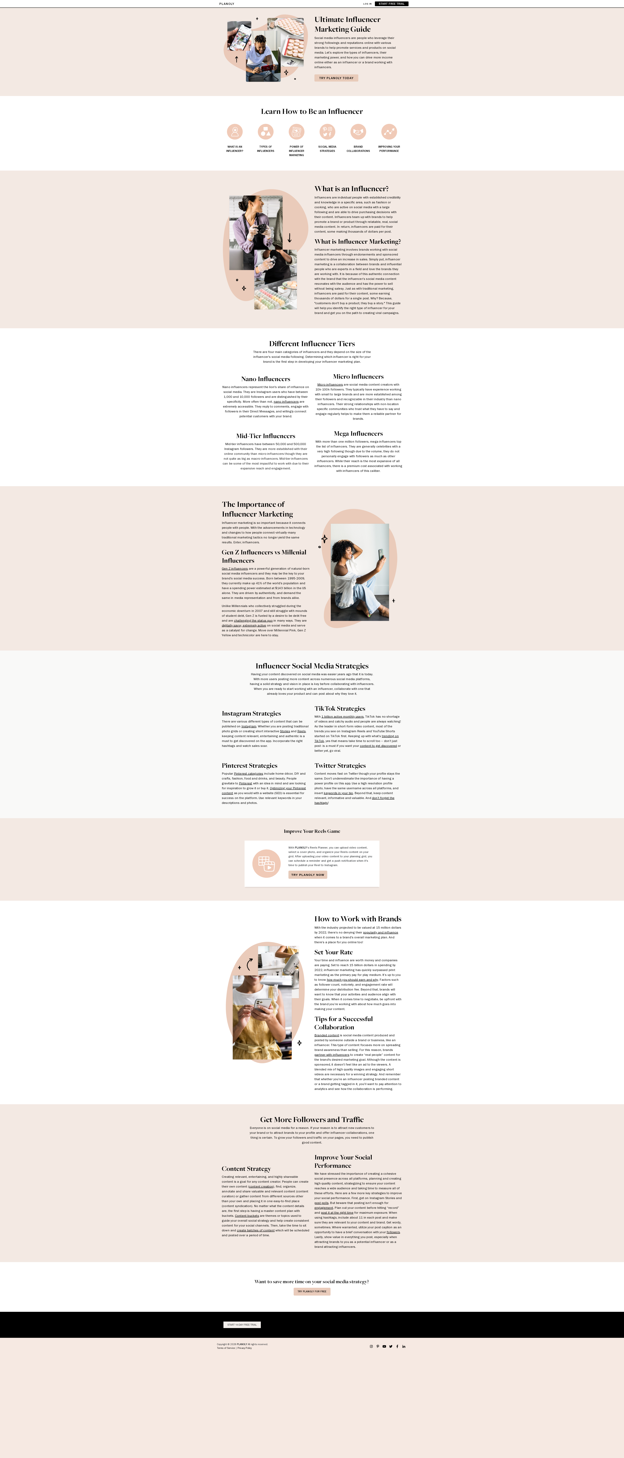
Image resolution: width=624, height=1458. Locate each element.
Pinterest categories (248, 773)
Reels (301, 731)
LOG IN (367, 4)
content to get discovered (378, 745)
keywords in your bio (338, 793)
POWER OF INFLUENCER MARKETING (296, 151)
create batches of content (256, 1230)
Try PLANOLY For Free (312, 1291)
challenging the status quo (253, 620)
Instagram (248, 726)
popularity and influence (380, 932)
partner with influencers (331, 1054)
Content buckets (247, 1215)
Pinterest (245, 783)
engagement (323, 1207)
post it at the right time (337, 1212)
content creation (261, 1186)
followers (393, 1232)
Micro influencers (330, 384)
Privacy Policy (245, 1348)
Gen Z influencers (235, 568)
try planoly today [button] (336, 78)
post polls (321, 1202)
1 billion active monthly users (342, 716)
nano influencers (286, 401)
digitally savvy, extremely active (244, 625)
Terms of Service (226, 1348)
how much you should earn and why (352, 979)
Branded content (326, 1035)
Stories (285, 731)
